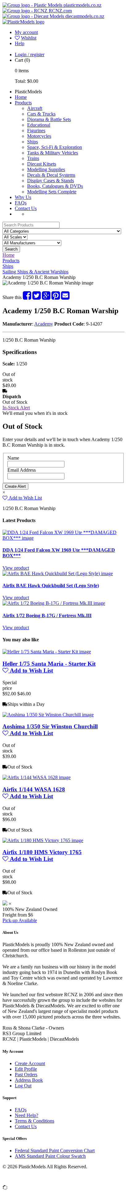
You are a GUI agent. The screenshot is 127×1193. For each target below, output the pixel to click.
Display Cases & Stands (50, 180)
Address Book (29, 1080)
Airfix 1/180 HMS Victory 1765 (42, 852)
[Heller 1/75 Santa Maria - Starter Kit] (46, 651)
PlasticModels (28, 91)
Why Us (23, 197)
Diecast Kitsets (41, 164)
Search (11, 249)
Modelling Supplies (46, 169)
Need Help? (26, 1115)
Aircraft (34, 108)
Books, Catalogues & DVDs (55, 186)
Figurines (36, 130)
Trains (33, 158)
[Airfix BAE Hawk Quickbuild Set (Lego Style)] (57, 573)
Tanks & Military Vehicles (52, 152)
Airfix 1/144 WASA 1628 (33, 789)
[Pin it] (55, 297)
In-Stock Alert (16, 407)
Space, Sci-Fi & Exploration (54, 147)
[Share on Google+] (46, 297)
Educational (38, 125)
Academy (43, 324)
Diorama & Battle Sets (49, 119)
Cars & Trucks (41, 113)
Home (21, 97)
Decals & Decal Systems (51, 175)
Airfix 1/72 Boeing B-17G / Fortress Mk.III (47, 615)
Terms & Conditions (34, 1120)
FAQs (21, 202)
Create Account (30, 1063)
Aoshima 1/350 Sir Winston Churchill (50, 726)
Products (23, 102)
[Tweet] (36, 297)
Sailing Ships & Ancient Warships (35, 271)
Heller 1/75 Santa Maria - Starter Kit (49, 663)
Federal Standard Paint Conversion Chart (55, 1150)
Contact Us (26, 208)
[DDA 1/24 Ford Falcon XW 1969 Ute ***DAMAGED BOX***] (63, 538)
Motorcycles (39, 136)
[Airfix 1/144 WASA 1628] (36, 777)
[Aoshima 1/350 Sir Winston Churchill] (48, 714)
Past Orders (26, 1074)
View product (15, 568)
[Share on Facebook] (27, 297)
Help (19, 43)
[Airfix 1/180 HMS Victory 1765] (42, 840)
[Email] (65, 297)
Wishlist (28, 37)
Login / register (29, 54)
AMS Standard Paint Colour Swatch (50, 1156)
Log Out (23, 1085)
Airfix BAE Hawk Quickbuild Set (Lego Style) (50, 585)
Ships (32, 141)
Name (13, 458)
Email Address (21, 470)
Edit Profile (26, 1069)
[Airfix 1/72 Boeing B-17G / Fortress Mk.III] (53, 603)
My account (26, 32)
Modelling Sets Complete (51, 191)
